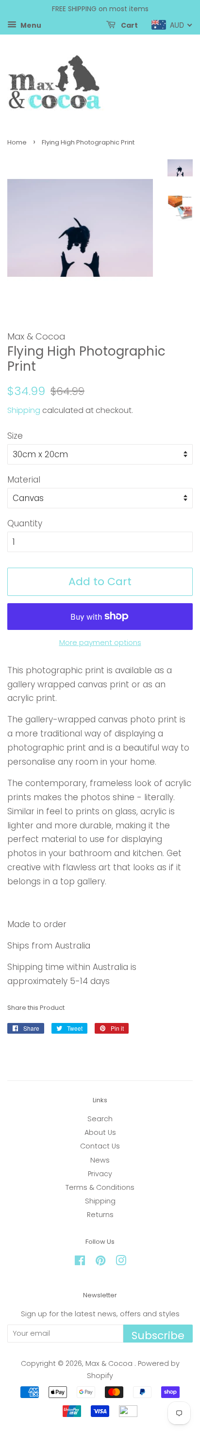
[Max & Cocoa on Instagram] (121, 1262)
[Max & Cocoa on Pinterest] (100, 1262)
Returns (100, 1214)
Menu (30, 25)
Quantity (24, 523)
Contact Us (100, 1146)
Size (15, 436)
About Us (100, 1132)
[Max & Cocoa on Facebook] (79, 1262)
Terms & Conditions (100, 1187)
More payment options (100, 642)
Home (17, 142)
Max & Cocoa (109, 1363)
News (100, 1160)
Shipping (23, 410)
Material (23, 479)
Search (100, 1119)
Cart (128, 25)
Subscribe (158, 1335)
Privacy (100, 1174)
